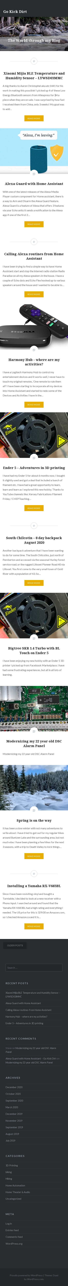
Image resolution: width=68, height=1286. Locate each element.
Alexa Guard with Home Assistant (23, 1003)
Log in (9, 1223)
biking (9, 1172)
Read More (34, 224)
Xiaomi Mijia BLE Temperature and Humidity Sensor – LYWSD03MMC (33, 994)
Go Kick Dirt (15, 11)
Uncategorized (13, 1198)
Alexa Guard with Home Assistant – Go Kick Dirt (31, 1058)
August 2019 (12, 1134)
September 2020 (14, 1100)
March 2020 (12, 1107)
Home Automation (15, 1185)
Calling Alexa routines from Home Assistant (28, 1010)
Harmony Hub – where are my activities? (26, 1016)
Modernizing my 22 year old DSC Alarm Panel (29, 1062)
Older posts (15, 945)
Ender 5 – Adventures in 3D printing (24, 1023)
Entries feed (12, 1230)
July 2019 (10, 1140)
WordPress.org (14, 1243)
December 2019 (14, 1113)
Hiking (9, 1178)
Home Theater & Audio (18, 1192)
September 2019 (14, 1127)
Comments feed (14, 1236)
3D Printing (12, 1165)
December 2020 (14, 1087)
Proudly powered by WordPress (26, 1275)
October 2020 (13, 1093)
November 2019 (14, 1120)
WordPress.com (35, 1279)
